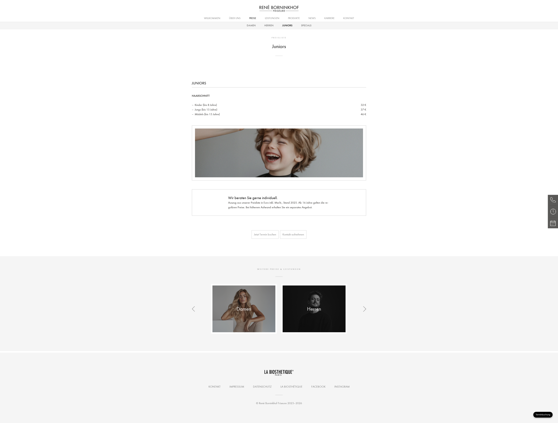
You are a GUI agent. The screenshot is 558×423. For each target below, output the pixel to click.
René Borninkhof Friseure (273, 403)
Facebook (318, 386)
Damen (251, 25)
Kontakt (348, 18)
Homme (285, 17)
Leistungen (272, 18)
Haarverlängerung (259, 17)
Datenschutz (262, 386)
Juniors (287, 25)
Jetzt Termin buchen (265, 234)
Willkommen (212, 18)
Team (287, 17)
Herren (268, 25)
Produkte (294, 18)
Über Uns (234, 18)
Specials (306, 25)
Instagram (342, 386)
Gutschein (305, 17)
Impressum (236, 386)
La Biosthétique (291, 386)
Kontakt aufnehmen (293, 234)
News (312, 18)
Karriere (329, 18)
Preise (252, 18)
